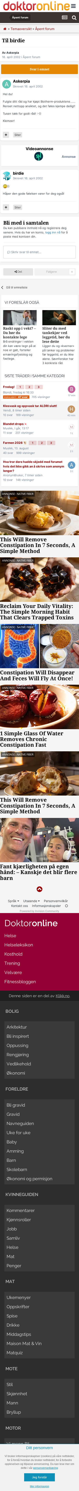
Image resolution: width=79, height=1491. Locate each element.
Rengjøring (18, 1054)
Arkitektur (17, 1027)
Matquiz (15, 1352)
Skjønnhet (17, 1393)
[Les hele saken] (20, 318)
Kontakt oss (19, 906)
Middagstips (19, 1334)
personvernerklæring (45, 1468)
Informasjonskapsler (46, 906)
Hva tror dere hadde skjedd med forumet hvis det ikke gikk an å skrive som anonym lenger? (33, 466)
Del (19, 271)
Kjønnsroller (19, 1219)
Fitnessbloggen (20, 981)
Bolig (12, 1011)
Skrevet (28, 86)
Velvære (13, 972)
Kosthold (13, 954)
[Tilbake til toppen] (39, 889)
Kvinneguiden (21, 1194)
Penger (14, 1265)
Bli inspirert (18, 1036)
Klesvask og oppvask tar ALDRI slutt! (30, 406)
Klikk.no (63, 995)
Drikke (13, 1325)
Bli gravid (16, 1105)
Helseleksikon (18, 944)
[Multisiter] (6, 135)
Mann (12, 1403)
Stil (10, 1384)
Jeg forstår (39, 1477)
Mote (11, 1368)
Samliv (13, 1238)
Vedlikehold (19, 1063)
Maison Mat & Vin (24, 1343)
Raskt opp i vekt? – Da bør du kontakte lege (19, 332)
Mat (10, 1256)
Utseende (30, 901)
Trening (12, 963)
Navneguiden (20, 1123)
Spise (12, 1316)
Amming (15, 1151)
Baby (12, 1141)
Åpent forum (31, 57)
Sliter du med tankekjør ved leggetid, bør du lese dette (56, 335)
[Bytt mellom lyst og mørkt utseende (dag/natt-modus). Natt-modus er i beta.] (66, 906)
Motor (13, 1428)
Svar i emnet (39, 69)
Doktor (31, 923)
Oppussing (17, 1045)
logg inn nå (52, 232)
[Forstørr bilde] (5, 186)
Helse (10, 935)
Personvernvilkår (56, 901)
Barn (11, 1160)
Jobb (12, 1229)
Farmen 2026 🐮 (15, 442)
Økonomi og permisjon (29, 1178)
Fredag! (9, 387)
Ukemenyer (19, 1297)
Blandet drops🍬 (15, 424)
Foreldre (16, 1089)
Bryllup (14, 1412)
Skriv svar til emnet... (25, 252)
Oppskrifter (18, 1306)
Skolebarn (17, 1169)
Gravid (13, 1114)
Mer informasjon (39, 1486)
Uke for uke (19, 1132)
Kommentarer (21, 1210)
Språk (12, 901)
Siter (17, 135)
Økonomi (16, 1073)
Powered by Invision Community (39, 911)
